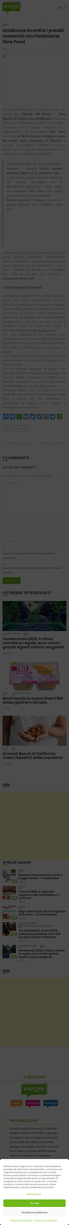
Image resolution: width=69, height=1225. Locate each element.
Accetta (34, 1203)
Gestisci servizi (33, 1193)
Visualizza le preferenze (34, 1212)
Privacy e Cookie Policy (21, 1220)
